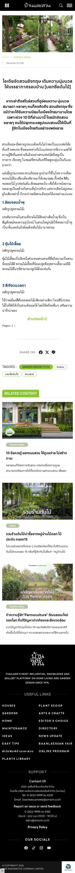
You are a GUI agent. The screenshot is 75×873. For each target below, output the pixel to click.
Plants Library (16, 759)
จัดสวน (60, 367)
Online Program (54, 751)
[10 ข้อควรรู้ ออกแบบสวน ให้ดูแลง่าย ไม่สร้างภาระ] (37, 420)
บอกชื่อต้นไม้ (11, 374)
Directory (48, 728)
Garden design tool (36, 367)
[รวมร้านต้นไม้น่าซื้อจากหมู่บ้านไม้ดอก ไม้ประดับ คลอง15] (37, 501)
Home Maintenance (14, 724)
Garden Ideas (21, 57)
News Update (51, 736)
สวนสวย (29, 374)
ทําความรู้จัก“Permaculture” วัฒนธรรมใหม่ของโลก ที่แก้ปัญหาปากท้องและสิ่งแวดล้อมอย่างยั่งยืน (37, 620)
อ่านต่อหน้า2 (37, 319)
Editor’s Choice (54, 721)
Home (5, 57)
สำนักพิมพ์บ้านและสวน (18, 751)
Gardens (10, 713)
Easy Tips (10, 744)
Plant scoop (51, 706)
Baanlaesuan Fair (55, 744)
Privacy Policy (37, 827)
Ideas (13, 525)
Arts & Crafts (52, 713)
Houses (8, 706)
